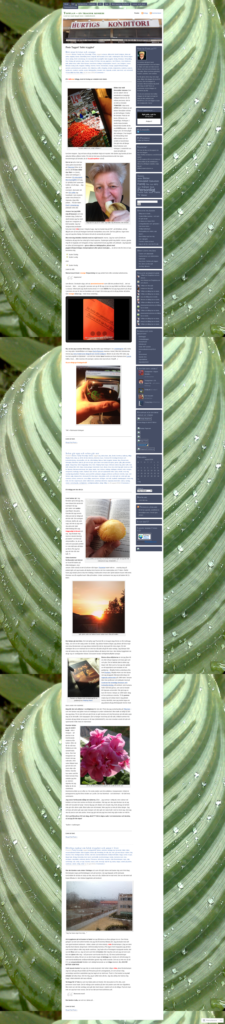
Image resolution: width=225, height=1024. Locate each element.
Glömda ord (142, 344)
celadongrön (118, 349)
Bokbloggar (142, 336)
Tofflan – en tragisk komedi (84, 13)
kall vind (92, 855)
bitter (127, 850)
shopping (104, 68)
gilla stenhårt (126, 462)
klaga (121, 855)
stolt (96, 861)
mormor (93, 65)
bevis (89, 56)
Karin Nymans (98, 351)
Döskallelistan (70, 7)
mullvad (86, 471)
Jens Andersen (126, 61)
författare (121, 59)
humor (87, 61)
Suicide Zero (143, 357)
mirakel (119, 469)
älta (110, 455)
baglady (72, 56)
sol (110, 476)
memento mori (118, 857)
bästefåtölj (83, 56)
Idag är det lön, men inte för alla (148, 244)
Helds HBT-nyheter (145, 347)
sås (74, 861)
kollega (99, 63)
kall (130, 465)
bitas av (76, 458)
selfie (99, 68)
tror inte (71, 481)
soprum (129, 68)
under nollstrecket (88, 481)
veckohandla (74, 483)
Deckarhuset (143, 341)
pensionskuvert (76, 68)
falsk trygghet (109, 59)
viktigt (101, 483)
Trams (94, 54)
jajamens (109, 61)
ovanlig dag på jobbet (72, 474)
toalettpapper (122, 478)
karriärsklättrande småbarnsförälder (107, 855)
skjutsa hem (78, 476)
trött (67, 481)
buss (101, 458)
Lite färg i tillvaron (144, 266)
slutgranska (117, 68)
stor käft (108, 478)
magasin (82, 65)
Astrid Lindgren (119, 54)
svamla (81, 70)
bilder (124, 850)
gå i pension (77, 61)
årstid (113, 455)
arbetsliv (104, 850)
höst (93, 465)
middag (87, 65)
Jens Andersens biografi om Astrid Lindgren (89, 354)
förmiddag (100, 852)
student (75, 70)
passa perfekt (90, 474)
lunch (89, 857)
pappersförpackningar (121, 65)
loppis (94, 469)
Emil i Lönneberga (79, 59)
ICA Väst (97, 61)
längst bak (69, 857)
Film (147, 184)
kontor (125, 855)
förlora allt (93, 852)
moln (124, 469)
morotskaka (104, 65)
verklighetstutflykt (93, 483)
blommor (96, 458)
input (106, 465)
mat (98, 469)
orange (111, 65)
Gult (151, 184)
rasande (107, 859)
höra (90, 465)
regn (126, 474)
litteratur (68, 65)
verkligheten (83, 483)
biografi (93, 56)
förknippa (68, 462)
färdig (115, 59)
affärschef (111, 54)
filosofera (75, 462)
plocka (88, 859)
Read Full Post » (71, 442)
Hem (66, 4)
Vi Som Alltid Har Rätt (72, 72)
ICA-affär (72, 193)
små (107, 476)
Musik (152, 187)
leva (109, 467)
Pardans (82, 474)
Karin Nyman (85, 63)
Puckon (140, 192)
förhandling (128, 59)
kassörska (93, 63)
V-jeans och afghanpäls (146, 253)
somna (73, 478)
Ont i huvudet (149, 396)
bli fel (81, 458)
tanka (114, 861)
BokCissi (149, 398)
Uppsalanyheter (144, 362)
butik (110, 56)
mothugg (76, 471)
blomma (90, 458)
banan (77, 56)
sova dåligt (87, 478)
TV (139, 195)
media (111, 857)
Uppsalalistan (143, 359)
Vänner (91, 455)
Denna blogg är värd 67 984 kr (147, 422)
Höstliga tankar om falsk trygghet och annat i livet (92, 847)
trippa (118, 861)
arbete (99, 850)
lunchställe (95, 857)
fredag (71, 61)
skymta (87, 861)
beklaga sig (111, 850)
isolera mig (118, 465)
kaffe (78, 63)
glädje (67, 465)
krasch (114, 63)
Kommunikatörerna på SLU (147, 349)
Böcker (74, 54)
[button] (92, 333)
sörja (77, 861)
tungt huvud (78, 481)
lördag (75, 857)
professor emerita (118, 474)
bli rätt (86, 458)
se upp (82, 861)
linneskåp (81, 857)
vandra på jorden (126, 861)
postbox (84, 68)
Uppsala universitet (114, 481)
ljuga (90, 469)
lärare (106, 467)
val (125, 70)
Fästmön (102, 568)
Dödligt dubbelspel (144, 229)
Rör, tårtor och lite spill (146, 264)
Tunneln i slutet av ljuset (146, 241)
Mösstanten (150, 376)
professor (110, 474)
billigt (129, 455)
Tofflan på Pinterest (143, 140)
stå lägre (102, 478)
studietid (114, 478)
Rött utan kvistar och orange (81, 51)
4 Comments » (125, 483)
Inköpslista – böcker (86, 4)
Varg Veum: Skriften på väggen (148, 261)
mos (125, 857)
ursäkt (114, 70)
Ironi (83, 54)
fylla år (81, 462)
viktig (78, 864)
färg (119, 460)
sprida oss (69, 70)
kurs (101, 467)
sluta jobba (102, 476)
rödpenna (94, 68)
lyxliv (76, 65)
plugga (104, 474)
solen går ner (116, 476)
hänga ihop (73, 465)
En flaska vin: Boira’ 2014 (147, 221)
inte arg (103, 61)
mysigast (68, 859)
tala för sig (108, 861)
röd (89, 68)
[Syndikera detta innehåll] (138, 506)
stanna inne (95, 478)
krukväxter (96, 467)
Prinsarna (94, 859)
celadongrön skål (117, 56)
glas (83, 61)
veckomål (129, 70)
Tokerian (71, 167)
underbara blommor (101, 481)
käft (67, 467)
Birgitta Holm (70, 458)
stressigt (101, 861)
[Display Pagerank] (144, 428)
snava (93, 861)
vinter (83, 864)
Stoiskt (151, 192)
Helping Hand (100, 465)
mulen (81, 471)
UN (100, 4)
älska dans (104, 455)
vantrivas (68, 864)
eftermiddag (94, 460)
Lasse (128, 63)
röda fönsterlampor (116, 859)
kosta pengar (88, 467)
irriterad (111, 465)
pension (68, 68)
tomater (99, 70)
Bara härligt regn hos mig (146, 236)
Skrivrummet (143, 354)
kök (78, 467)
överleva (119, 455)
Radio (146, 192)
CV (73, 4)
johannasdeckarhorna (147, 305)
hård (79, 465)
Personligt (88, 54)
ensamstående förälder (73, 852)
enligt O (155, 389)
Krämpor (145, 187)
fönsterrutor (124, 460)
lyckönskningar (104, 857)
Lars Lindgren (121, 63)
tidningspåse (92, 70)
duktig (71, 59)
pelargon (98, 474)
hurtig (91, 61)
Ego (106, 4)
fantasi (115, 460)
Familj (79, 54)
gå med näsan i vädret (122, 852)
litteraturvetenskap (79, 469)
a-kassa (104, 54)
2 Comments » (100, 864)
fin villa (106, 852)
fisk (110, 852)
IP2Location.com (151, 542)
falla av (100, 460)
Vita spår (150, 285)
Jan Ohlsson (116, 61)
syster (86, 70)
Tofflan (143, 275)
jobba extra (72, 63)
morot (98, 65)
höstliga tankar (79, 855)
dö (86, 460)
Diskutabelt (143, 181)
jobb (67, 63)
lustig (73, 65)
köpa (81, 467)
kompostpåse (106, 63)
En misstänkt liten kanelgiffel (95, 59)
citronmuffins (80, 460)
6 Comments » (99, 72)
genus (116, 462)
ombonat (82, 859)
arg (99, 455)
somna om (80, 478)
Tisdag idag (148, 402)
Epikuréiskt (154, 181)
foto (67, 61)
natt (90, 471)
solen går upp (125, 476)
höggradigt (84, 465)
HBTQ (156, 184)
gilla (120, 462)
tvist (104, 70)
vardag (127, 481)
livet (87, 469)
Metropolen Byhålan (120, 4)
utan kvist (120, 70)
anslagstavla (92, 850)
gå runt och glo (88, 462)
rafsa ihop (101, 859)
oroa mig (126, 471)
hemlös (87, 855)
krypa (130, 855)
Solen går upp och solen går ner (82, 453)
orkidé (120, 471)
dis (88, 460)
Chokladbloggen (144, 339)
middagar (114, 469)
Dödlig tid (147, 389)
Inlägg (145, 13)
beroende (118, 850)
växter (68, 483)
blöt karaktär (101, 56)
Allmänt (140, 178)
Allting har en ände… (145, 213)
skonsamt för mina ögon (90, 476)
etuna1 (143, 321)
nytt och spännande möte (106, 471)
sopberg (124, 68)
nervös (95, 471)
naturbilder (75, 859)
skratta (110, 68)
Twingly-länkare (148, 506)
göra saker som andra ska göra (104, 462)
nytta (116, 471)
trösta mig (130, 478)
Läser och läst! (139, 4)
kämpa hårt (72, 467)
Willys (81, 72)
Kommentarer (156, 13)
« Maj (139, 481)
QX (140, 352)
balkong (125, 455)
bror (106, 56)
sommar (68, 478)
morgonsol (69, 471)
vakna (123, 481)
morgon (128, 469)
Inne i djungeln (143, 239)
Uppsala (108, 70)
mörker (102, 469)
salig (71, 476)
